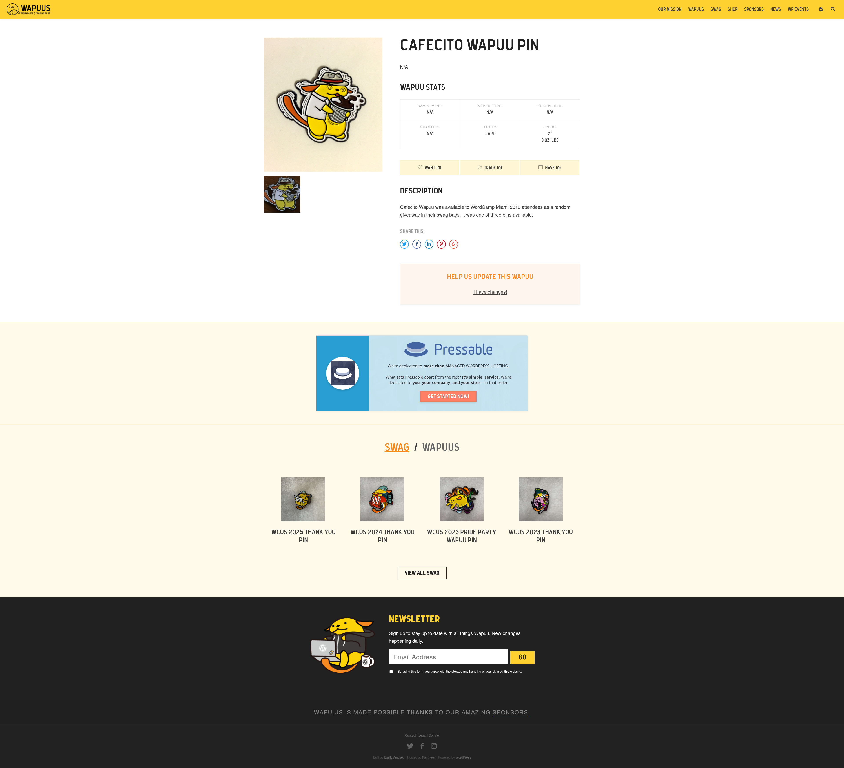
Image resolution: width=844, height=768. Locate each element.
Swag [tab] (397, 447)
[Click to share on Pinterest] (441, 244)
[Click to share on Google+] (453, 244)
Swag (716, 9)
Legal (422, 735)
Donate (434, 735)
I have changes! (490, 291)
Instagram (433, 746)
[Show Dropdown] (821, 12)
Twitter (410, 746)
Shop (733, 9)
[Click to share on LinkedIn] (429, 244)
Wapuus (29, 9)
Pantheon (429, 757)
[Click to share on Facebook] (416, 244)
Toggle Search (833, 9)
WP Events (798, 9)
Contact (410, 735)
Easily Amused (394, 757)
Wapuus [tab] (441, 447)
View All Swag (422, 573)
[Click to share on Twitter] (404, 244)
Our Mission (670, 9)
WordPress (463, 757)
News (775, 9)
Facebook (422, 746)
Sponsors (754, 9)
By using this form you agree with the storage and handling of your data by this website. (460, 671)
